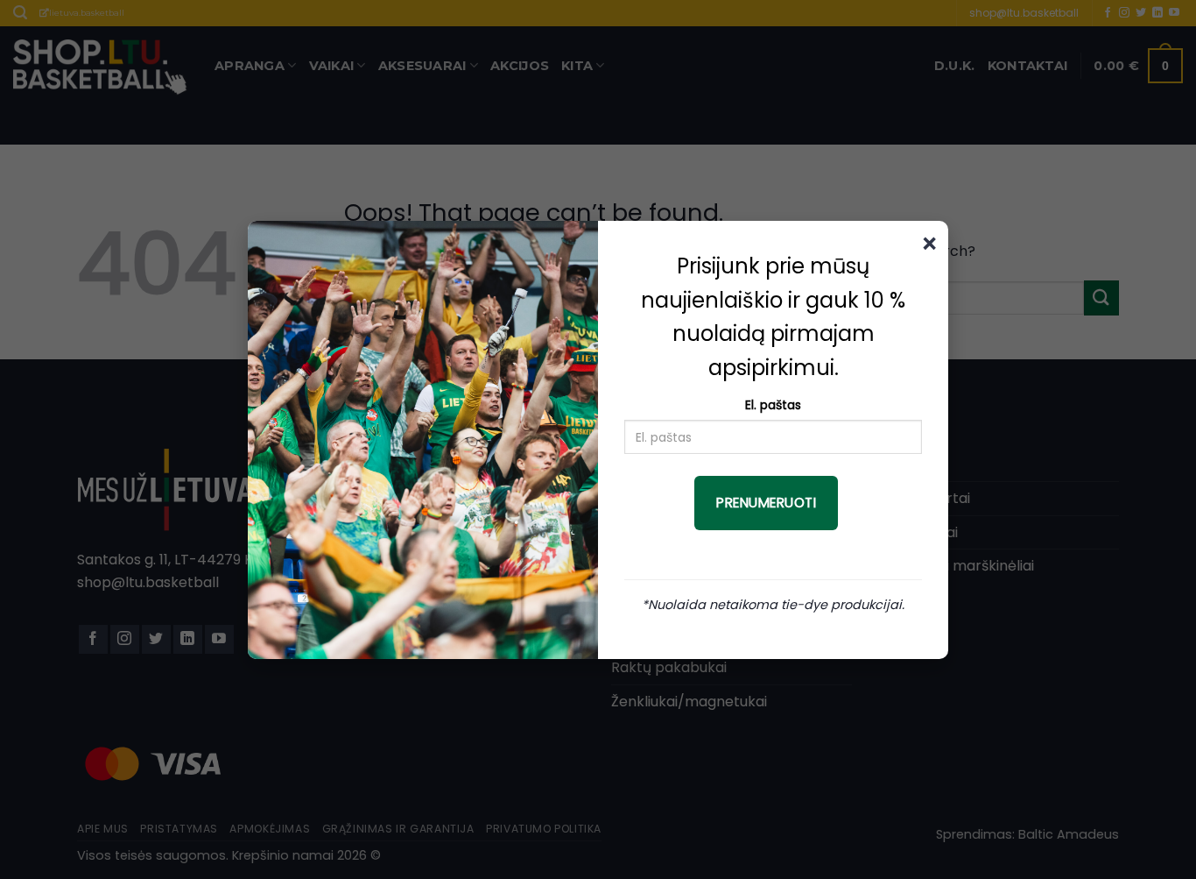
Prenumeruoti (766, 502)
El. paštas (773, 405)
